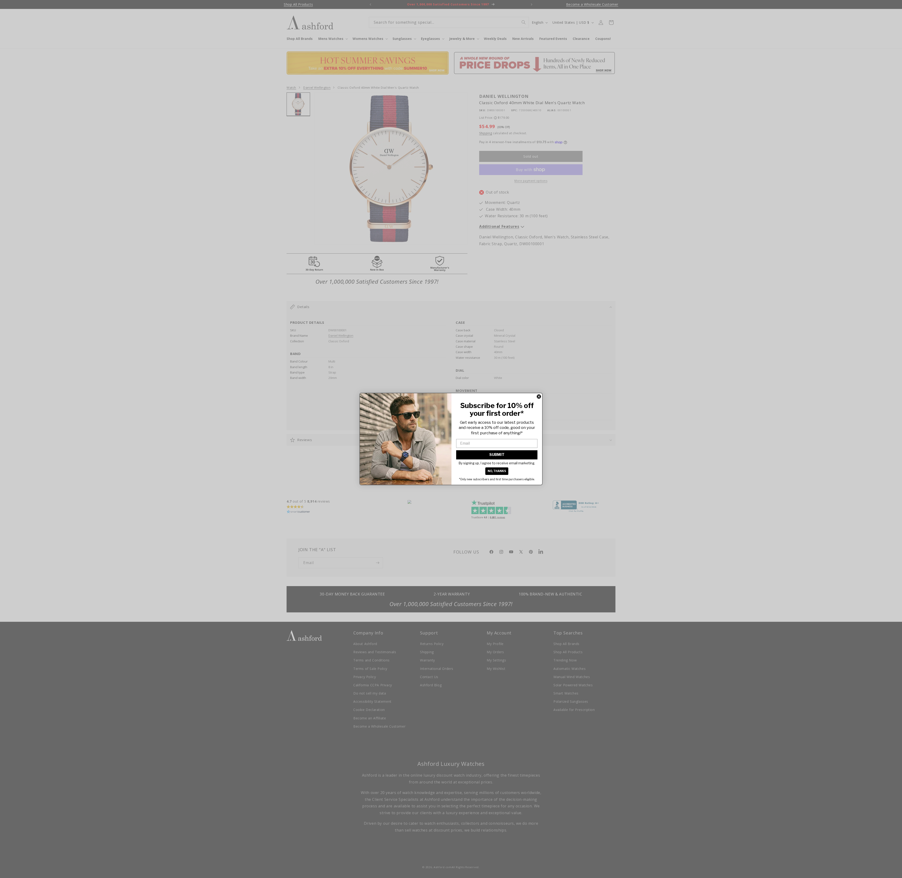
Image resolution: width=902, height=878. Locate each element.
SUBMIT (497, 454)
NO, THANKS (497, 471)
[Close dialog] (539, 396)
